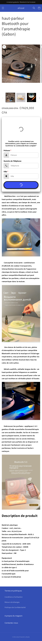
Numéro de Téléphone (12, 161)
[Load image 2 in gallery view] (21, 97)
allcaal (17, 637)
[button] (2, 8)
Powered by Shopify (25, 637)
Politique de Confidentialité (15, 607)
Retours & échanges (12, 602)
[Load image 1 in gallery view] (10, 97)
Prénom (7, 150)
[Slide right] (39, 98)
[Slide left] (2, 98)
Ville (6, 171)
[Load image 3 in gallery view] (31, 97)
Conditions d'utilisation (14, 597)
